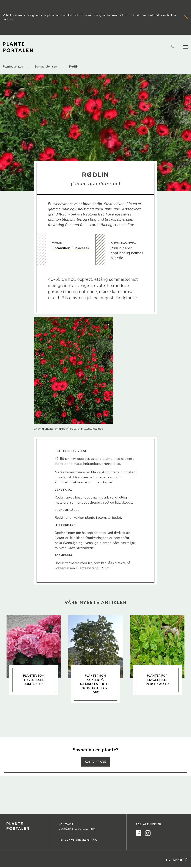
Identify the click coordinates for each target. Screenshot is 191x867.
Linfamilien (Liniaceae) (70, 248)
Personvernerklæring (78, 840)
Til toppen (174, 859)
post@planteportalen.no (77, 829)
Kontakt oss (95, 762)
